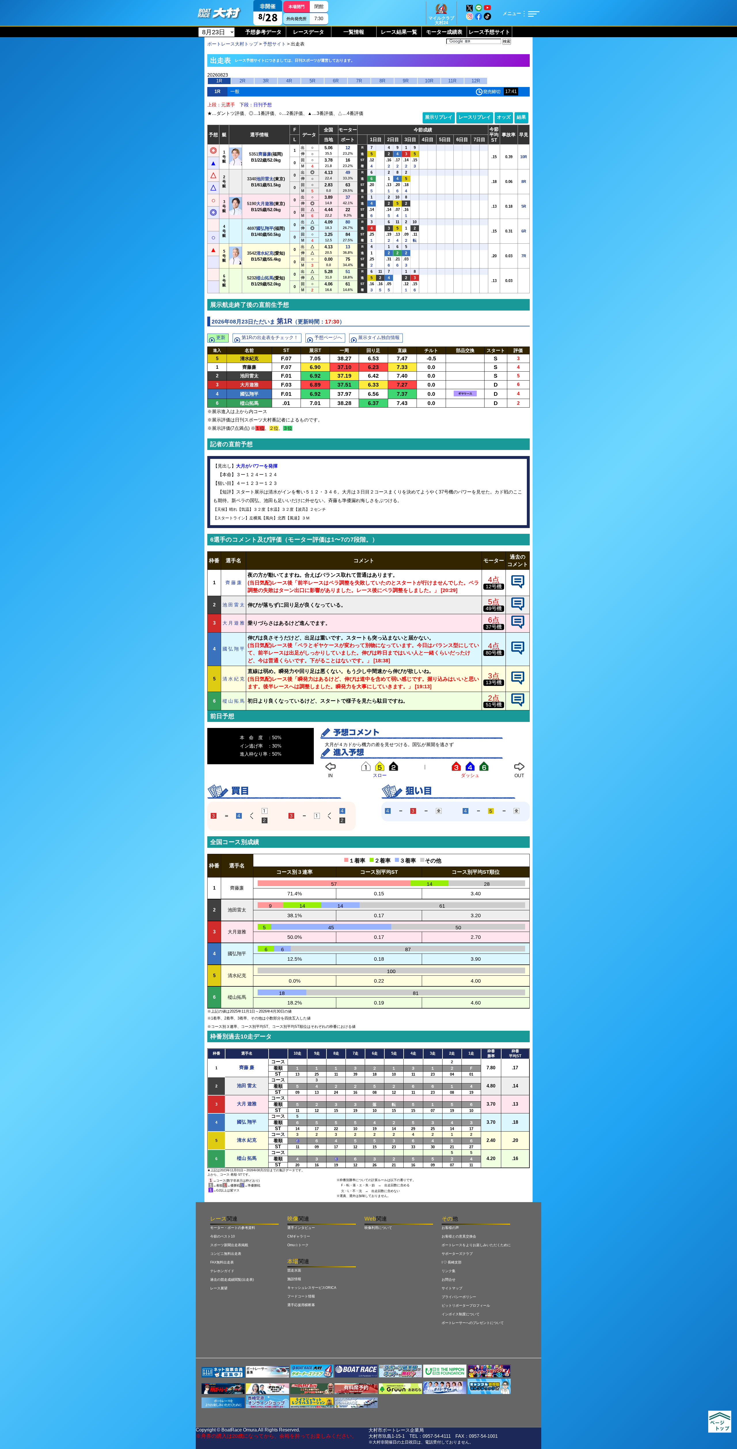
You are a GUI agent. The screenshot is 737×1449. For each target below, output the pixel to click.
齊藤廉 (264, 154)
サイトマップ (452, 1288)
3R (266, 80)
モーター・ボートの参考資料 (232, 1228)
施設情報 (294, 1279)
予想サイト (274, 43)
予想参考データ (263, 32)
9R (406, 80)
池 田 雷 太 (233, 604)
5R (312, 80)
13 (347, 246)
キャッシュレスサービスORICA (311, 1288)
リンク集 (448, 1271)
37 (347, 197)
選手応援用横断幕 (301, 1305)
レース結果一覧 (399, 32)
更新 (220, 337)
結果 (521, 117)
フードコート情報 (301, 1296)
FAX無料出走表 (222, 1262)
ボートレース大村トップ (232, 43)
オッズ (504, 117)
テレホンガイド (222, 1271)
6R (336, 80)
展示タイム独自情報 (379, 337)
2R (243, 80)
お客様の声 (450, 1228)
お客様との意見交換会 (459, 1236)
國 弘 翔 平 (233, 648)
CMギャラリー (298, 1236)
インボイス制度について (461, 1314)
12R (476, 80)
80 (347, 222)
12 (347, 147)
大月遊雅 (264, 203)
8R (382, 80)
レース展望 (218, 1288)
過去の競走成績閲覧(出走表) (232, 1280)
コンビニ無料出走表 (225, 1254)
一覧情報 (353, 32)
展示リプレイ (439, 117)
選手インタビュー (301, 1228)
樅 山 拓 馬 (233, 701)
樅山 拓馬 (247, 1158)
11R (452, 80)
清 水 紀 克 (233, 678)
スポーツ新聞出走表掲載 (229, 1245)
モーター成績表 (444, 32)
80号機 (494, 653)
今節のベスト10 (222, 1236)
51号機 (494, 705)
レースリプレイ (475, 117)
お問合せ (448, 1280)
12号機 (494, 586)
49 (347, 172)
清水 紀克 (247, 1140)
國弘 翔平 (247, 1121)
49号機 (494, 608)
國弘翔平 (264, 228)
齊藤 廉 (246, 1067)
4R (289, 80)
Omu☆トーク (298, 1245)
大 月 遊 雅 (233, 623)
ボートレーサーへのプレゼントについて (473, 1323)
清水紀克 (264, 253)
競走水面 (294, 1270)
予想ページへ (328, 337)
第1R (284, 321)
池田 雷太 (247, 1085)
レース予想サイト (489, 32)
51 (347, 271)
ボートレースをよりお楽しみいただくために (476, 1245)
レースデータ (308, 32)
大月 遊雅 (247, 1103)
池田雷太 (264, 178)
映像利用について (378, 1228)
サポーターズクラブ (457, 1254)
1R (219, 80)
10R (429, 80)
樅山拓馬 (264, 277)
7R (359, 80)
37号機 (494, 627)
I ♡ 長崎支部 (451, 1262)
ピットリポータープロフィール (466, 1306)
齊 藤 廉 (233, 582)
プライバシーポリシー (459, 1297)
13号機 (494, 682)
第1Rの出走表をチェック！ (270, 337)
